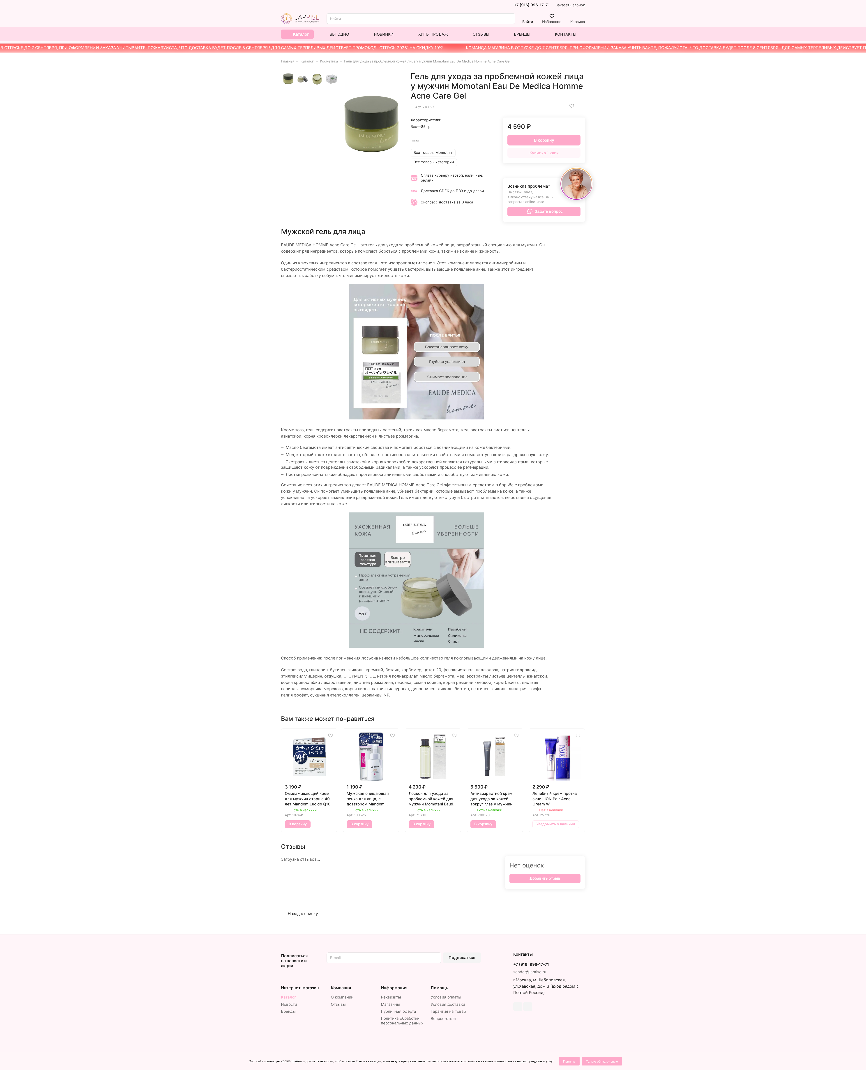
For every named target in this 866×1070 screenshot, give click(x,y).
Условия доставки (448, 1004)
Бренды (288, 1011)
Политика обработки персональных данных (402, 1020)
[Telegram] (517, 1006)
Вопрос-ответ (444, 1018)
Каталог (288, 997)
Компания (341, 987)
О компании (342, 997)
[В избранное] (571, 106)
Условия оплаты (446, 997)
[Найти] (509, 18)
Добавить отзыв (545, 878)
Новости (289, 1004)
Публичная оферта (398, 1011)
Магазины (390, 1004)
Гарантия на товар (448, 1011)
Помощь (439, 987)
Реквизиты (391, 997)
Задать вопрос (549, 211)
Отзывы (338, 1004)
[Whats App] (527, 1006)
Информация (394, 987)
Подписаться (462, 957)
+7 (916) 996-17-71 (532, 5)
